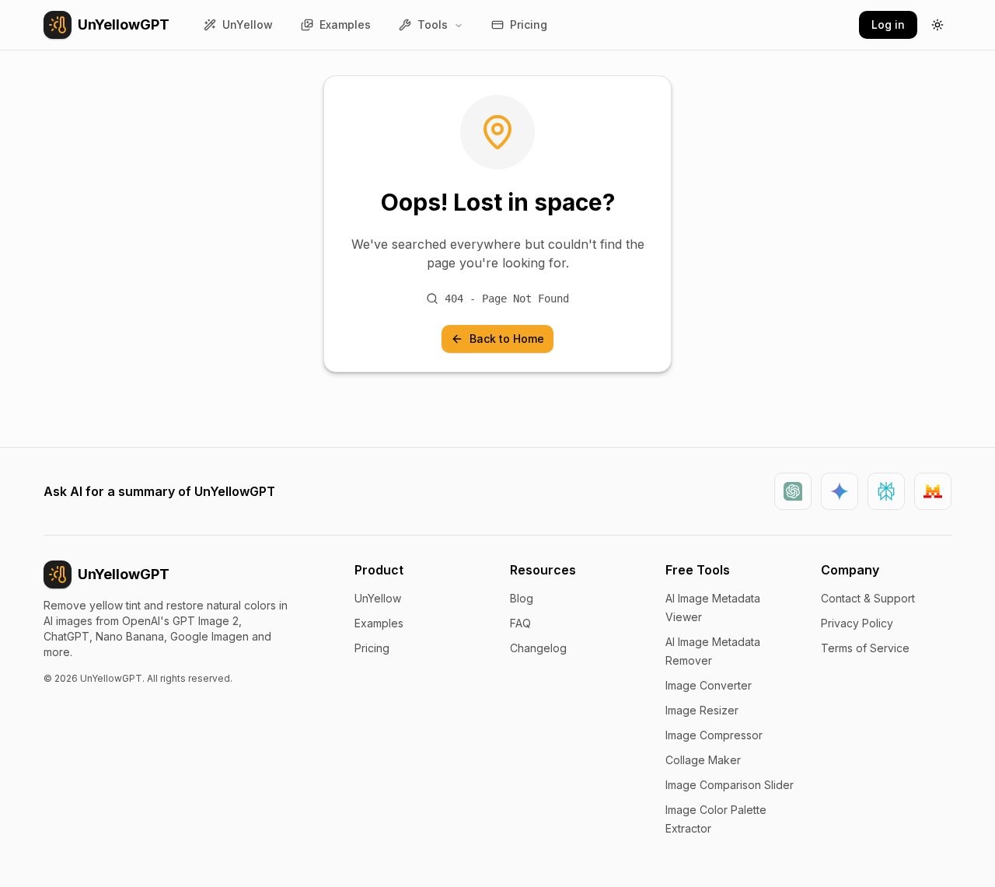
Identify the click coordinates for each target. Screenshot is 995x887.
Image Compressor (714, 735)
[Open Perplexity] (886, 491)
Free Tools (697, 570)
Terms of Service (865, 648)
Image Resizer (701, 710)
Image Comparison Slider (729, 784)
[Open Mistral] (932, 491)
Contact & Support (868, 598)
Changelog (538, 648)
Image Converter (708, 685)
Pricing (371, 648)
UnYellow (377, 598)
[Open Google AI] (839, 491)
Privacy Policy (857, 623)
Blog (521, 598)
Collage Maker (703, 760)
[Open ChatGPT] (793, 491)
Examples (378, 623)
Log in (888, 24)
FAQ (520, 623)
